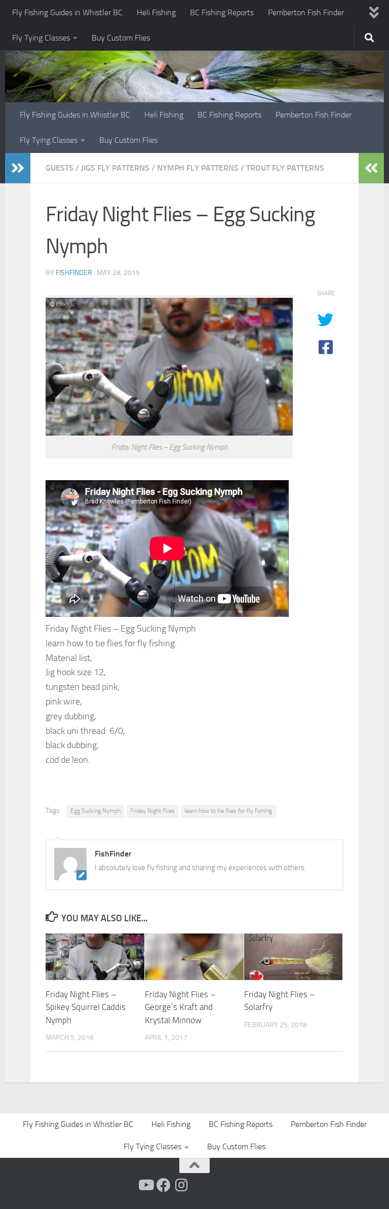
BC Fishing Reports (222, 12)
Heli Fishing (156, 12)
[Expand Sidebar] (17, 168)
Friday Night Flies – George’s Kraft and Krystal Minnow (180, 1007)
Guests (59, 168)
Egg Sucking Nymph (95, 810)
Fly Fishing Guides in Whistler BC (67, 12)
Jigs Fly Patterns (115, 168)
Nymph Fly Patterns (198, 168)
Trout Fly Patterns (285, 168)
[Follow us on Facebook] (164, 1185)
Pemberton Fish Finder (306, 12)
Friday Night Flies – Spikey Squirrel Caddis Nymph (86, 1007)
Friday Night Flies (152, 810)
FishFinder (74, 272)
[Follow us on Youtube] (145, 1185)
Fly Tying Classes (41, 38)
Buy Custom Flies (121, 38)
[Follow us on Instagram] (182, 1185)
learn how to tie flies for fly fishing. (228, 810)
